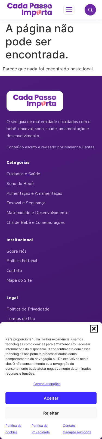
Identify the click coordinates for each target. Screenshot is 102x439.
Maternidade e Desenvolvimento (38, 212)
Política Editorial (22, 261)
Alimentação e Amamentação (34, 193)
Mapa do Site (19, 280)
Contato (14, 270)
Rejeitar (51, 413)
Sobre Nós (16, 251)
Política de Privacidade (28, 309)
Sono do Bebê (20, 183)
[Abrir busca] (90, 9)
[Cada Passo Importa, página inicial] (30, 10)
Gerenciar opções (46, 384)
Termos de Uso (21, 318)
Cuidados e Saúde (23, 174)
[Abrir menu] (69, 10)
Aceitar (51, 398)
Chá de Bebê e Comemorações (36, 222)
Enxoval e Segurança (26, 203)
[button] (94, 328)
